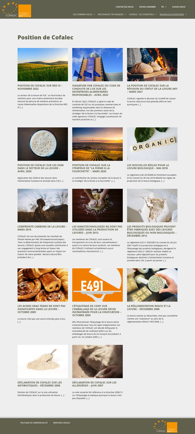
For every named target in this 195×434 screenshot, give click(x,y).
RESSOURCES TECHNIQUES (110, 14)
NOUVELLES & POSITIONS (172, 14)
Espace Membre (147, 6)
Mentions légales (61, 423)
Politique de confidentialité (34, 423)
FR (162, 6)
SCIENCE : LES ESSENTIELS (141, 14)
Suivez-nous (178, 6)
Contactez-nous (125, 6)
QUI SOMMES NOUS (82, 14)
